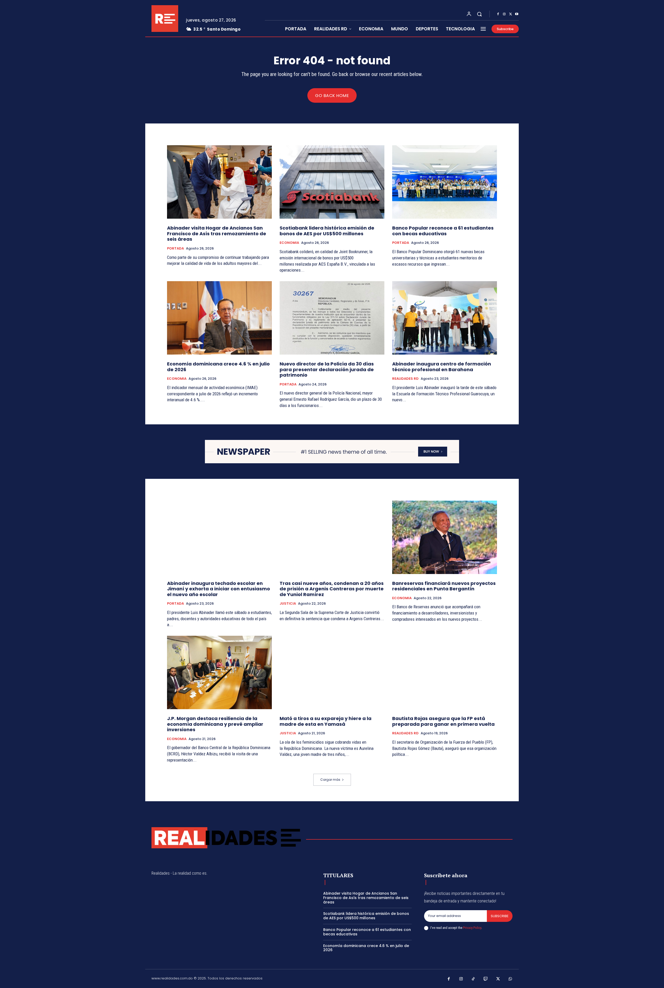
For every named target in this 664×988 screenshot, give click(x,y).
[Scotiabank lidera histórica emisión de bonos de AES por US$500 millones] (332, 182)
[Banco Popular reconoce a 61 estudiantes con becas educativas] (444, 182)
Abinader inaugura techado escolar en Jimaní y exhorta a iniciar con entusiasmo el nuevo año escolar (218, 589)
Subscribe (500, 916)
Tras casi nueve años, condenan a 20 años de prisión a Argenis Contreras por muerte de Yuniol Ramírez (332, 589)
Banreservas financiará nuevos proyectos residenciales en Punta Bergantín (444, 586)
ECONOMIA (289, 243)
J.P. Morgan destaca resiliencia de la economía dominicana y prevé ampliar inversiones (215, 724)
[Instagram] (504, 14)
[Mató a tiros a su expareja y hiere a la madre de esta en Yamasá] (332, 672)
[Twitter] (510, 14)
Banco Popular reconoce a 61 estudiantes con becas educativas (443, 231)
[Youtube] (517, 14)
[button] (479, 14)
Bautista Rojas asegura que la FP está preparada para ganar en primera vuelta (443, 721)
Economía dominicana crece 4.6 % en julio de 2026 (218, 367)
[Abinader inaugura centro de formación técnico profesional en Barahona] (444, 318)
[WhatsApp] (510, 979)
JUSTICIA (288, 604)
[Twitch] (486, 979)
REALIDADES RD (405, 379)
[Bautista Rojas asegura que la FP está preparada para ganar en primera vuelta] (444, 672)
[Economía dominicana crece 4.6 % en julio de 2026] (219, 318)
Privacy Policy (472, 928)
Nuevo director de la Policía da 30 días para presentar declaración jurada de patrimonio (327, 369)
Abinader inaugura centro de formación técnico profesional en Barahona (441, 367)
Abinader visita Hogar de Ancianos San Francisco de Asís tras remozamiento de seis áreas (216, 233)
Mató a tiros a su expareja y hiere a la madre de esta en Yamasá (325, 721)
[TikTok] (473, 979)
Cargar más (330, 779)
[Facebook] (498, 14)
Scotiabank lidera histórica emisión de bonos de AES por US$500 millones (327, 231)
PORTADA (175, 248)
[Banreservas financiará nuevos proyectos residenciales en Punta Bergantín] (444, 537)
